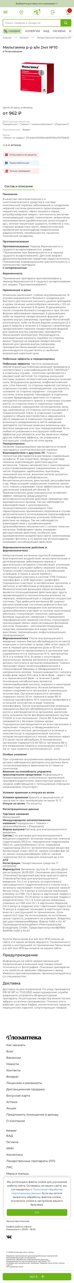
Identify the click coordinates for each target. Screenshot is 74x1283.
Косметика (14, 1154)
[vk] (9, 1237)
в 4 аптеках (13, 145)
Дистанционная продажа (25, 1089)
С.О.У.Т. (9, 1265)
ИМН (10, 1148)
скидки (12, 31)
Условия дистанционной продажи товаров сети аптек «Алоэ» (35, 1263)
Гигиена (59, 31)
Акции (11, 1108)
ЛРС (9, 1167)
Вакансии (13, 1057)
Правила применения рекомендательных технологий (31, 1256)
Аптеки (11, 1102)
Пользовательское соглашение (21, 1258)
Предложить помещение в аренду (32, 1114)
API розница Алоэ (14, 1267)
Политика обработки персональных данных (27, 1259)
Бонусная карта (18, 1095)
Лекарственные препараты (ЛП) (30, 1161)
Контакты (13, 1070)
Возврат (12, 1076)
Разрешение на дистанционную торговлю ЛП (28, 1261)
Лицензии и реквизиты (24, 1083)
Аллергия (32, 31)
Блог (9, 1051)
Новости (12, 1064)
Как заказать (15, 1045)
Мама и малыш (17, 1173)
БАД (46, 31)
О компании (15, 1121)
